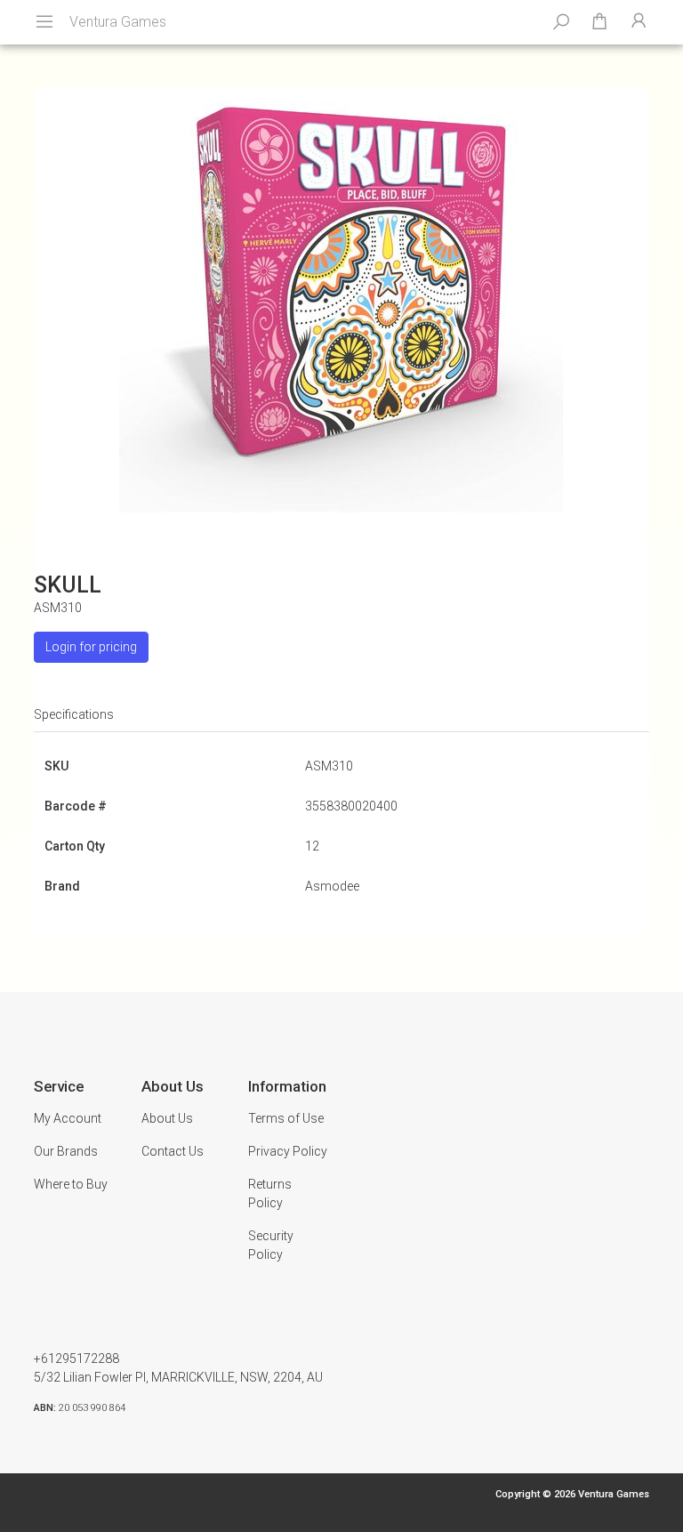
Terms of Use (286, 1118)
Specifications (74, 714)
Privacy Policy (287, 1151)
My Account (67, 1118)
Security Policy (270, 1245)
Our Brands (66, 1151)
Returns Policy (270, 1193)
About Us (167, 1118)
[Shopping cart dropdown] (599, 22)
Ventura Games (117, 21)
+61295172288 (76, 1358)
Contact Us (172, 1151)
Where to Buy (71, 1184)
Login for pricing (91, 647)
